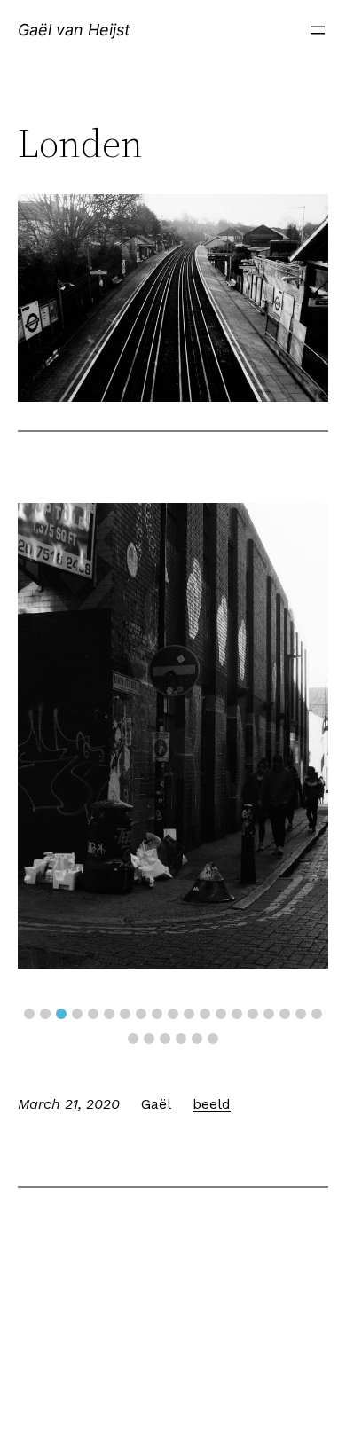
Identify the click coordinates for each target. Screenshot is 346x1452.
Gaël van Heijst (74, 29)
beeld (212, 1103)
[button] (29, 1014)
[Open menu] (317, 30)
